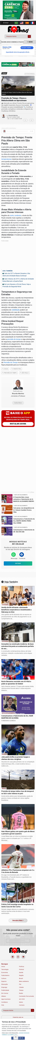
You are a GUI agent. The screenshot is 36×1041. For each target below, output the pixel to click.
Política (21, 966)
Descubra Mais (17, 920)
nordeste (17, 215)
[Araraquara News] (18, 29)
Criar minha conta (17, 941)
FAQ (2, 1005)
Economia (4, 972)
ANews (3, 996)
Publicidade (5, 990)
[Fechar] (15, 1037)
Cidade (21, 987)
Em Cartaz (4, 993)
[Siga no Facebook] (13, 957)
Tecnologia (4, 969)
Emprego (4, 987)
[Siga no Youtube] (23, 957)
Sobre (21, 1002)
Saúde (21, 972)
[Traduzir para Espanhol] (27, 22)
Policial (21, 969)
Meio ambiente (24, 981)
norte (12, 215)
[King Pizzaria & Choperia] (18, 10)
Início (3, 966)
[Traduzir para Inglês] (22, 22)
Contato (21, 1005)
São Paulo (25, 373)
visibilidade (15, 310)
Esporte (3, 981)
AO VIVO (22, 999)
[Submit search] (29, 36)
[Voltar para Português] (16, 22)
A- (25, 120)
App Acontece (5, 999)
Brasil (21, 978)
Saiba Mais (18, 403)
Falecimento (5, 975)
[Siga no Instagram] (18, 957)
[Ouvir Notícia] (4, 131)
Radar (21, 993)
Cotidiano (4, 1002)
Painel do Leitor (17, 1017)
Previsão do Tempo (11, 362)
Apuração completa (26, 47)
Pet (20, 984)
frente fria (17, 369)
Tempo (21, 990)
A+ (31, 120)
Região (21, 975)
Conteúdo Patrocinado (26, 996)
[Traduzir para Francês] (33, 22)
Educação (4, 984)
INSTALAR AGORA (18, 424)
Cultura (3, 978)
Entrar (6, 23)
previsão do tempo (14, 339)
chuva (6, 369)
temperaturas (6, 159)
